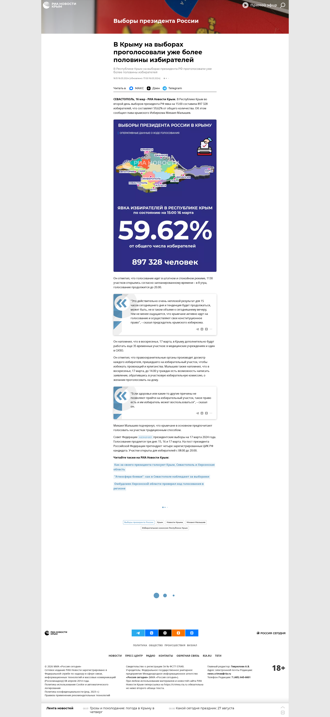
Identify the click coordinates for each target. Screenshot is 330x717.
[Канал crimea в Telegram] (138, 633)
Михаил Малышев (196, 522)
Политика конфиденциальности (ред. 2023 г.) (72, 692)
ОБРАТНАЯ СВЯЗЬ (188, 656)
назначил (145, 437)
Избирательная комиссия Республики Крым (165, 528)
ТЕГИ (218, 656)
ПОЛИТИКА (140, 646)
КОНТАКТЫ (166, 656)
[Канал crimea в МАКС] (191, 633)
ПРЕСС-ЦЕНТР (134, 656)
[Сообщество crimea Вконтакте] (151, 633)
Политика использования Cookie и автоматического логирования (76, 686)
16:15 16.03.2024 (121, 78)
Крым (160, 522)
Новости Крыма (175, 522)
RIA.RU (207, 656)
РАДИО (150, 656)
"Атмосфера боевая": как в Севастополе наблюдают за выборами (161, 477)
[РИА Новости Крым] (59, 5)
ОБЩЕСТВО (156, 646)
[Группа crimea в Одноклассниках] (178, 633)
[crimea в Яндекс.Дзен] (165, 633)
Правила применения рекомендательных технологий (77, 696)
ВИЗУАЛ (192, 646)
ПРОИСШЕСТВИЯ (174, 646)
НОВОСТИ (115, 656)
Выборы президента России (138, 522)
